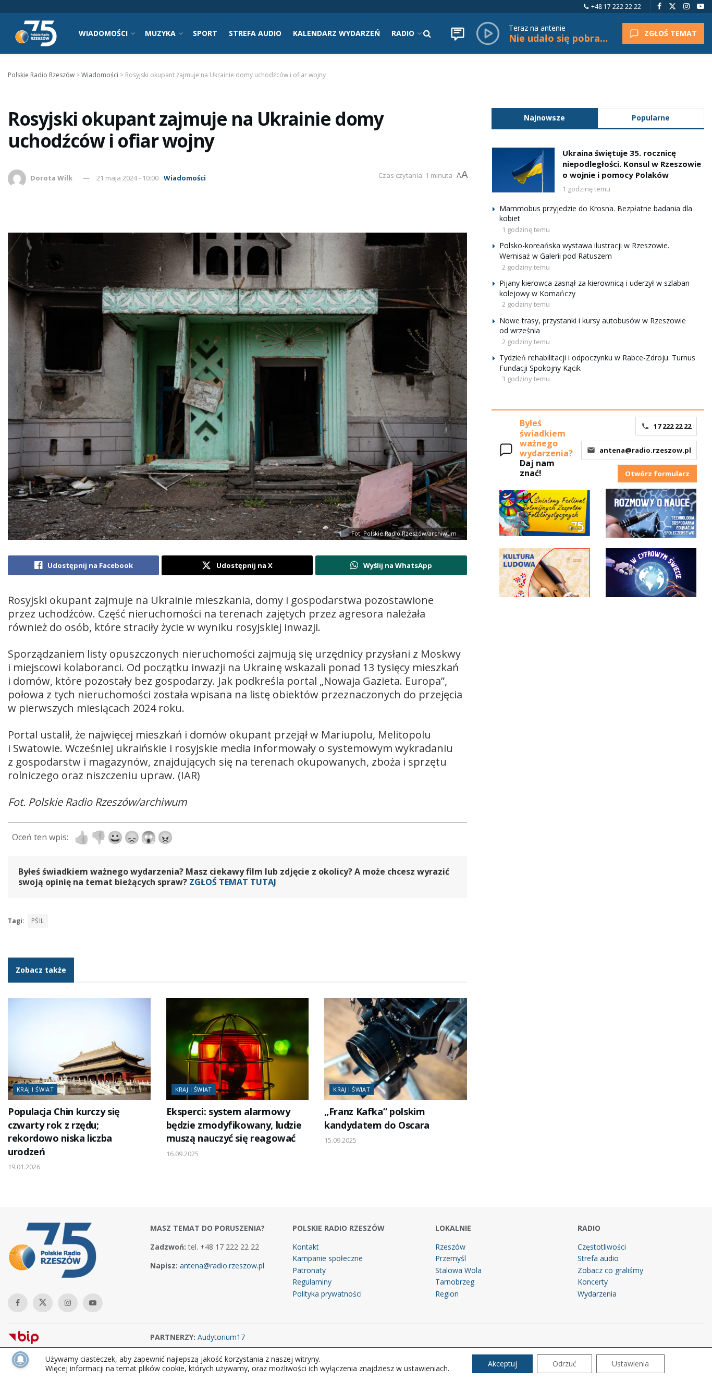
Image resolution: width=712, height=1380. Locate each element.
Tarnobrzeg (454, 1282)
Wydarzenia (597, 1294)
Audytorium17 (221, 1337)
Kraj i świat (35, 1089)
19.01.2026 (24, 1166)
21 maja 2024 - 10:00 (127, 178)
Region (447, 1294)
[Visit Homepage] (36, 33)
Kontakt (305, 1247)
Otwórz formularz (657, 473)
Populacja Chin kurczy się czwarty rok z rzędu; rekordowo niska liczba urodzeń (64, 1131)
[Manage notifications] (20, 1359)
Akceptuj (502, 1364)
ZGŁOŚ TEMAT (670, 33)
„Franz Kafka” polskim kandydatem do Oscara (376, 1118)
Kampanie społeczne (327, 1258)
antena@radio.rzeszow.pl (645, 450)
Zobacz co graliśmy (610, 1270)
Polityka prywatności (327, 1294)
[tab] (545, 117)
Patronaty (309, 1270)
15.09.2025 (340, 1140)
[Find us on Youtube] (700, 6)
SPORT (205, 33)
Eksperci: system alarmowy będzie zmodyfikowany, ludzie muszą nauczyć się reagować (234, 1124)
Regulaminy (312, 1282)
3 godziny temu (526, 378)
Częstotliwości (602, 1247)
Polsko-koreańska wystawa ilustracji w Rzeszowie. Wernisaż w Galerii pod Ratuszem (584, 250)
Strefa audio (598, 1258)
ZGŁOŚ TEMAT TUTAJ (232, 882)
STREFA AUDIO (255, 33)
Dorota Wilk (51, 178)
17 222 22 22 (672, 426)
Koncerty (593, 1282)
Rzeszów (450, 1247)
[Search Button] (427, 33)
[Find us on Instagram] (686, 6)
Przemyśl (450, 1258)
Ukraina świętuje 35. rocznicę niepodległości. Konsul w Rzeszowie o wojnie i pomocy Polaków (631, 164)
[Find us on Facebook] (659, 6)
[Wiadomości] (458, 33)
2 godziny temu (526, 267)
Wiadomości (185, 178)
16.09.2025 (182, 1153)
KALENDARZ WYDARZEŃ (336, 33)
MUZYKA (160, 33)
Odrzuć (564, 1364)
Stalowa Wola (458, 1270)
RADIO (402, 33)
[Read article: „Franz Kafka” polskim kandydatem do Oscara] (395, 1049)
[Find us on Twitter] (672, 6)
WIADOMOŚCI (103, 33)
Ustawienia (630, 1364)
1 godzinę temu (586, 188)
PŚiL (37, 920)
